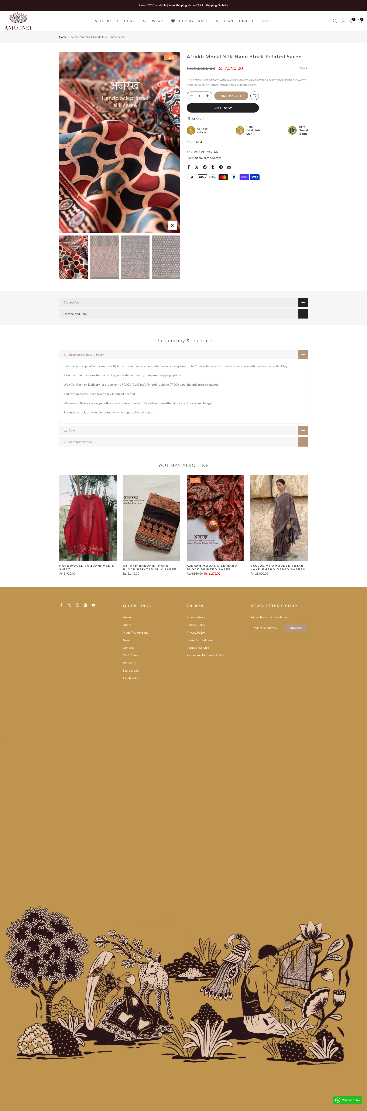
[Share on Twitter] (197, 167)
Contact (128, 647)
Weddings (130, 663)
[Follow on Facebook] (61, 605)
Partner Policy (196, 625)
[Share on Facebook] (189, 167)
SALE (267, 21)
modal (198, 157)
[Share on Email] (229, 167)
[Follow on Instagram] (77, 605)
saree (207, 157)
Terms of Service (198, 647)
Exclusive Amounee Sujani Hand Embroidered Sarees (277, 567)
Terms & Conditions (200, 640)
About (127, 625)
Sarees (217, 157)
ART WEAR (153, 21)
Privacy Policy (196, 632)
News (127, 640)
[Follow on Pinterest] (85, 605)
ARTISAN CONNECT (235, 21)
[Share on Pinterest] (205, 167)
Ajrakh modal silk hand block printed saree (212, 567)
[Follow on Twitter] (69, 605)
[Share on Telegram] (221, 167)
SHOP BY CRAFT (192, 21)
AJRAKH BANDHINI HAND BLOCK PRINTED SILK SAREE (149, 567)
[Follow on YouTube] (93, 605)
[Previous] (66, 142)
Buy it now (223, 108)
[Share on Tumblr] (213, 167)
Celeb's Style (131, 678)
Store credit (131, 670)
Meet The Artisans (135, 632)
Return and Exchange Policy (205, 655)
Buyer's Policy (196, 617)
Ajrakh (200, 142)
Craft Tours (130, 655)
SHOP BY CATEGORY (115, 21)
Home (63, 37)
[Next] (173, 142)
